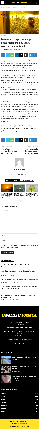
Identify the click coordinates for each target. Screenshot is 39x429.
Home (2, 7)
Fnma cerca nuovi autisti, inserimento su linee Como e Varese (19, 280)
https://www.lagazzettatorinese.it (19, 171)
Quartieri (4, 402)
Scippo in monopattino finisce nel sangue (24, 357)
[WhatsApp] (12, 55)
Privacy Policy (24, 421)
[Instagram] (20, 344)
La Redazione (14, 421)
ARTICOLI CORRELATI (12, 180)
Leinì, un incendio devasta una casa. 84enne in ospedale (31, 151)
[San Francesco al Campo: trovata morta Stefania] (6, 379)
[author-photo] (19, 162)
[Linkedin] (17, 55)
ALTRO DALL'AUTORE (27, 180)
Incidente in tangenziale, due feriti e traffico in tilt (9, 151)
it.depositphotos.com (19, 423)
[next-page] (21, 201)
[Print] (26, 55)
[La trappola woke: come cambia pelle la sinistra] (6, 369)
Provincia (4, 405)
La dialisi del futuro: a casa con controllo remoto (15, 264)
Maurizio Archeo (7, 49)
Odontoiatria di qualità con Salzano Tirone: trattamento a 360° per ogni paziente (32, 195)
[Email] (21, 55)
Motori (3, 408)
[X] (8, 55)
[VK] (35, 55)
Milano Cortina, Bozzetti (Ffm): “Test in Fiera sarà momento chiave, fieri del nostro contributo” (19, 287)
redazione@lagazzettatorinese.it (23, 339)
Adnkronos (4, 275)
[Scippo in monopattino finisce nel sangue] (6, 360)
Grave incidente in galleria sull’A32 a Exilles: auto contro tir (19, 194)
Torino (3, 396)
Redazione (4, 266)
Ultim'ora (4, 393)
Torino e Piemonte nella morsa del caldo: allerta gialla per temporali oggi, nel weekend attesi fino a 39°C (7, 195)
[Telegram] (31, 55)
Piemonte (8, 7)
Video (3, 399)
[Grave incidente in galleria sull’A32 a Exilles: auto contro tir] (19, 188)
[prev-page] (18, 201)
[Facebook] (3, 55)
